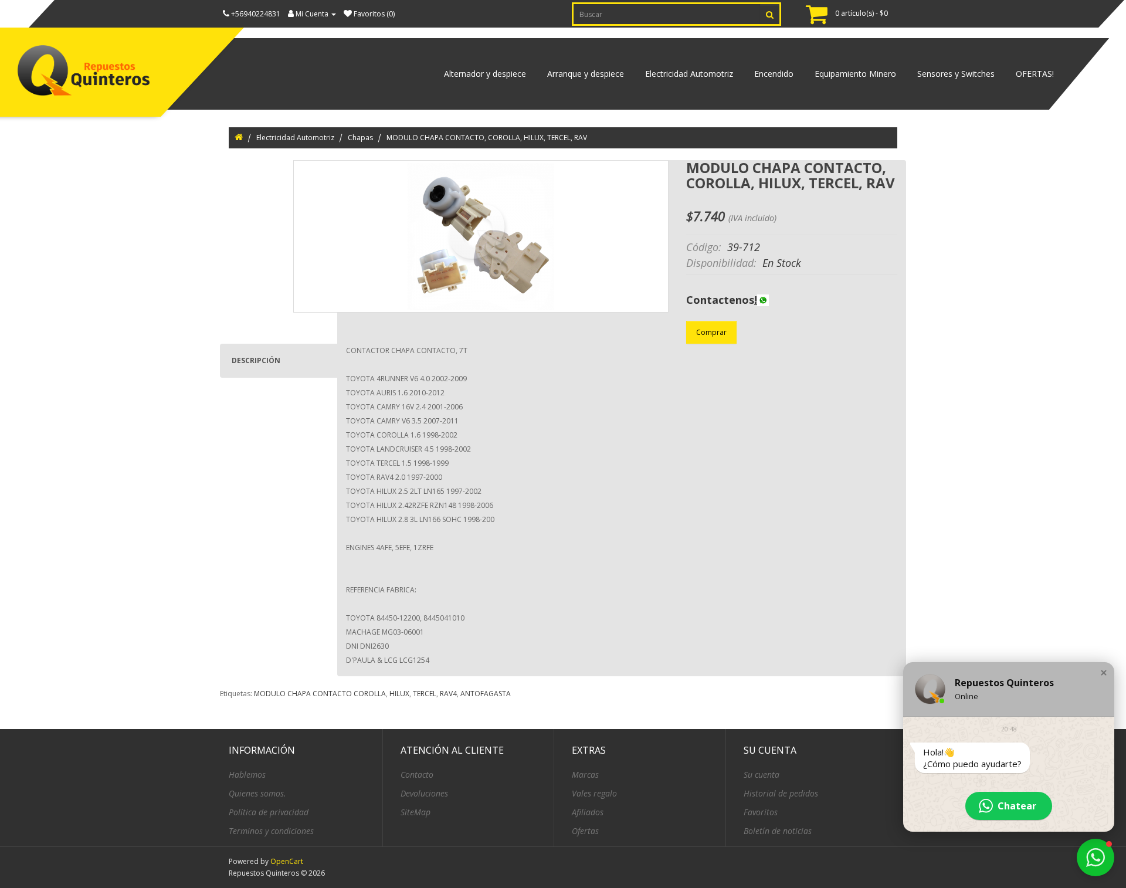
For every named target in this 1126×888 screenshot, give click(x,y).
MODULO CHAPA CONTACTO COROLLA (320, 694)
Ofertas (585, 830)
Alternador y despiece (485, 73)
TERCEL (424, 694)
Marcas (585, 774)
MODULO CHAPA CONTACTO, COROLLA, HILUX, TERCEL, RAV (486, 138)
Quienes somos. (257, 793)
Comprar (711, 332)
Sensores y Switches (956, 73)
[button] (1104, 673)
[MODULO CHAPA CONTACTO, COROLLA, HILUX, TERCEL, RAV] (481, 236)
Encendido (773, 73)
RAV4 (448, 694)
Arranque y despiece (585, 73)
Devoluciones (424, 793)
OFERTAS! (1035, 73)
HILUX (399, 694)
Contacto (417, 774)
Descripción (256, 360)
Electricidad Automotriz (689, 73)
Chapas (360, 138)
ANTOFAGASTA (485, 694)
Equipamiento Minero (855, 73)
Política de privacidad (268, 812)
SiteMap (415, 812)
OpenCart (286, 861)
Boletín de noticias (778, 830)
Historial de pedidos (781, 793)
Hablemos (247, 774)
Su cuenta (761, 774)
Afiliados (587, 812)
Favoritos (761, 812)
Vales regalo (594, 793)
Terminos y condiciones (271, 830)
